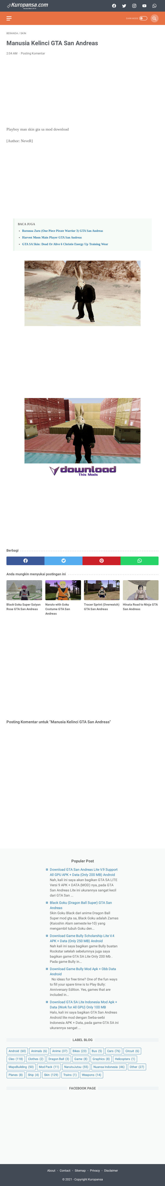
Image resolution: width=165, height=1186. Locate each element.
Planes (16, 1075)
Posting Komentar (33, 53)
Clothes (35, 1059)
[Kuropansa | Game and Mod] (30, 6)
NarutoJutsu (76, 1067)
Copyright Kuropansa (88, 1179)
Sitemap (80, 1170)
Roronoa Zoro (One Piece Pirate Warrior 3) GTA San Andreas (62, 230)
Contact (65, 1170)
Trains (70, 1075)
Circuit (132, 1051)
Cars (113, 1051)
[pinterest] (101, 561)
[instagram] (133, 6)
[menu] (9, 18)
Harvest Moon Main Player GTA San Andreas (52, 237)
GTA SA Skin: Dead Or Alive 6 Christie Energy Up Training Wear (65, 244)
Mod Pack (49, 1067)
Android (17, 1051)
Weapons (91, 1075)
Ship (33, 1075)
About (51, 1170)
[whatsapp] (154, 6)
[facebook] (113, 6)
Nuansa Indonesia (109, 1067)
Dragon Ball (59, 1059)
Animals (39, 1051)
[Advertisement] (82, 91)
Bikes (80, 1051)
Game (80, 1059)
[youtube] (143, 6)
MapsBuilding (21, 1067)
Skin (51, 1075)
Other (137, 1067)
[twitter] (123, 6)
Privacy (95, 1170)
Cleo (16, 1059)
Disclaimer (111, 1170)
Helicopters (125, 1059)
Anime (59, 1051)
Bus (97, 1051)
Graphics (101, 1059)
